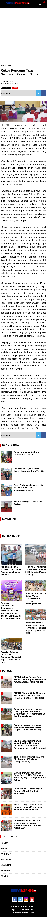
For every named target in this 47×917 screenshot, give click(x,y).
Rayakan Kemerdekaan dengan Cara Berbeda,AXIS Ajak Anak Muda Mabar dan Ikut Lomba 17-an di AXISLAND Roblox (11, 611)
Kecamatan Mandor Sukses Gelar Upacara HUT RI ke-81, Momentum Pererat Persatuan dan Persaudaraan (29, 712)
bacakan (6, 88)
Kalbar (4, 848)
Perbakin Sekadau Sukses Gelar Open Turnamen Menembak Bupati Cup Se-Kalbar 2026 (35, 628)
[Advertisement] (23, 37)
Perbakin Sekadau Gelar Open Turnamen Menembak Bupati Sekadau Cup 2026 (11, 657)
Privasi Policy (28, 906)
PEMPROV (6, 870)
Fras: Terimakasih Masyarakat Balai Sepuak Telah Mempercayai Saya (29, 487)
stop (15, 88)
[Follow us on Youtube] (32, 899)
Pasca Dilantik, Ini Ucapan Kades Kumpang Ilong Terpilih (29, 470)
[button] (44, 1)
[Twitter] (38, 93)
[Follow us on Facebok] (14, 899)
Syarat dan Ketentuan (23, 909)
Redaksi (15, 906)
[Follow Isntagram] (26, 899)
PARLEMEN (6, 854)
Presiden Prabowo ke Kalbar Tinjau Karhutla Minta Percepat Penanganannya (35, 598)
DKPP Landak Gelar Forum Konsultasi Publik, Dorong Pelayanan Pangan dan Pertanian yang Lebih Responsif (30, 744)
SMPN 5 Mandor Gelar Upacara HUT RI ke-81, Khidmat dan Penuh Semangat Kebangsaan (29, 695)
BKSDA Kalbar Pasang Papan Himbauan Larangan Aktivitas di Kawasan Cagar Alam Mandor (30, 679)
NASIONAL (6, 865)
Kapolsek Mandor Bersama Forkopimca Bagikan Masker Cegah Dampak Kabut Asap (28, 727)
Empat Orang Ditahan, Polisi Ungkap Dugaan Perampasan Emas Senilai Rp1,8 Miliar (28, 807)
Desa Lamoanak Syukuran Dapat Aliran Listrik (27, 453)
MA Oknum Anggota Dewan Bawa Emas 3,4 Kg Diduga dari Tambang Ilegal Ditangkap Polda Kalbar (30, 776)
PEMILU (4, 876)
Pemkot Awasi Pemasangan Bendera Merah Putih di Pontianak (28, 791)
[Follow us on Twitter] (20, 899)
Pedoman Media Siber (23, 913)
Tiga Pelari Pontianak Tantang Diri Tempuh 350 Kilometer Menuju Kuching (29, 759)
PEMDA (8, 65)
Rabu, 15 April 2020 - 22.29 (9, 83)
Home (2, 65)
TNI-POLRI (6, 860)
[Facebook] (43, 93)
